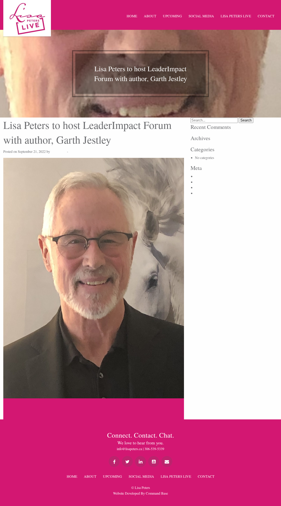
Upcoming (172, 16)
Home (132, 16)
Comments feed (205, 187)
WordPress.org (205, 193)
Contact (266, 16)
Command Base (157, 493)
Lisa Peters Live (236, 16)
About (150, 16)
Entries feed (203, 182)
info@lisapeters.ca (129, 448)
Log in (199, 176)
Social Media (201, 16)
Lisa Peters (58, 151)
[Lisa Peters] (27, 18)
